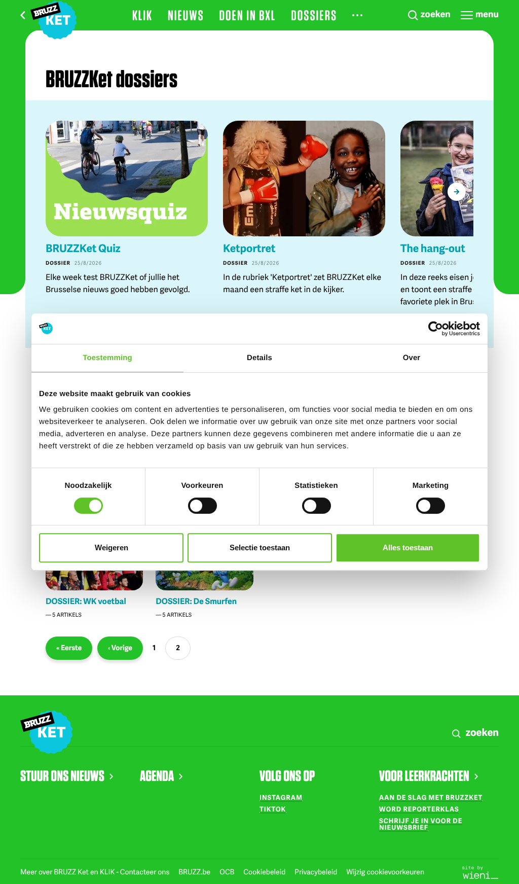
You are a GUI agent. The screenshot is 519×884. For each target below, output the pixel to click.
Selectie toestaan (260, 547)
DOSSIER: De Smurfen (196, 601)
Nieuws (186, 15)
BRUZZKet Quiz (83, 248)
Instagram (281, 797)
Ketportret (249, 248)
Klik (142, 15)
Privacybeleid (316, 872)
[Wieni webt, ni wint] (480, 871)
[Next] (457, 192)
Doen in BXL (247, 15)
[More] (357, 15)
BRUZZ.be (195, 872)
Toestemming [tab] (107, 357)
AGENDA (157, 775)
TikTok (273, 809)
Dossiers (314, 15)
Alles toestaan (408, 547)
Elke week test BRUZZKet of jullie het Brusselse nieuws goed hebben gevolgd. (118, 283)
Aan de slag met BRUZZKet (431, 797)
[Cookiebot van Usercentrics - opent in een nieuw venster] (435, 328)
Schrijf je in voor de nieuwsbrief (420, 824)
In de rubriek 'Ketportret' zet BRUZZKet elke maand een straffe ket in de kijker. (302, 283)
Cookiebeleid (265, 872)
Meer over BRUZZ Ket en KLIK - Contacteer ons (95, 872)
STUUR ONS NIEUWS (62, 775)
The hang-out (432, 248)
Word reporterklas (419, 809)
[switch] (202, 506)
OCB (227, 872)
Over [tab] (412, 357)
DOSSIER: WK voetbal (86, 601)
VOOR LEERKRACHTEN (424, 775)
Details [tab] (259, 357)
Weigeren (111, 547)
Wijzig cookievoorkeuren (385, 872)
